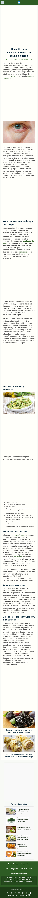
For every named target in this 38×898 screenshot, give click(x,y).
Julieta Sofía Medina (26, 59)
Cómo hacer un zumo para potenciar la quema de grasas (23, 837)
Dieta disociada (27, 869)
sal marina (18, 557)
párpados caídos (23, 252)
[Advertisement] (19, 26)
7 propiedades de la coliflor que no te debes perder (23, 811)
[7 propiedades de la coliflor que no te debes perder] (11, 811)
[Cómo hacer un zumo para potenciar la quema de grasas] (11, 838)
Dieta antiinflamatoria (19, 874)
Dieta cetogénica (11, 869)
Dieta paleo (25, 864)
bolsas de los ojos (10, 76)
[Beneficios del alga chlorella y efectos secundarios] (11, 820)
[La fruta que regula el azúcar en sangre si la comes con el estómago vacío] (11, 829)
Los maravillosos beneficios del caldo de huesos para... (24, 853)
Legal (9, 895)
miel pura (19, 522)
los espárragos (19, 535)
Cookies (14, 895)
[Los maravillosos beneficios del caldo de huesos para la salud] (11, 854)
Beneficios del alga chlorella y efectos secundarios (23, 819)
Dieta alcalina (13, 864)
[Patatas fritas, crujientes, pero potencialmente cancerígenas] (11, 846)
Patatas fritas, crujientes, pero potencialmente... (22, 846)
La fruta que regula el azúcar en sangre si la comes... (24, 829)
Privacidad (21, 895)
